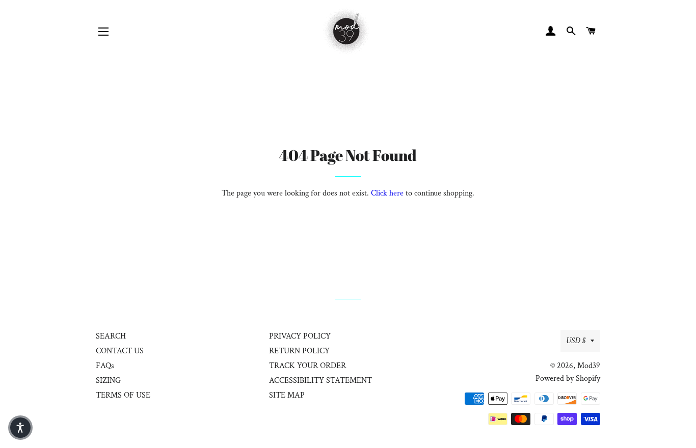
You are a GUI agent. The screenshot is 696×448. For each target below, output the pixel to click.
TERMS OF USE (123, 395)
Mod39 (588, 365)
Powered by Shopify (568, 378)
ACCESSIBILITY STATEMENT (320, 380)
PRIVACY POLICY (300, 336)
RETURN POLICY (299, 351)
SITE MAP (287, 395)
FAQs (105, 365)
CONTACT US (120, 351)
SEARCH (111, 336)
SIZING (108, 380)
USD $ (575, 340)
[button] (20, 427)
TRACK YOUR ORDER (307, 365)
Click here (387, 193)
